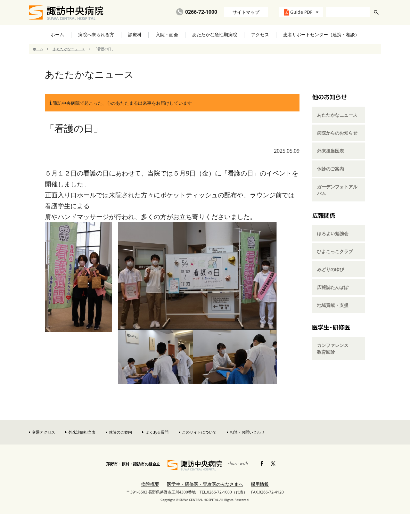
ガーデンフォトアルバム (337, 190)
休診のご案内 (330, 169)
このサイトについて (199, 432)
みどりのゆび (330, 269)
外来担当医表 (330, 151)
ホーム (57, 34)
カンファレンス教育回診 (332, 348)
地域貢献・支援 (332, 305)
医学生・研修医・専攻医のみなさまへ (205, 484)
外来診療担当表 (82, 432)
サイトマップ (246, 12)
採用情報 (260, 484)
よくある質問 (156, 432)
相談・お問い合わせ (247, 432)
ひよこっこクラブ (335, 251)
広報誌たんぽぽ (332, 287)
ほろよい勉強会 (332, 233)
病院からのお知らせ (337, 133)
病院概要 (150, 484)
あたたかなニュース (68, 48)
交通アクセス (43, 432)
